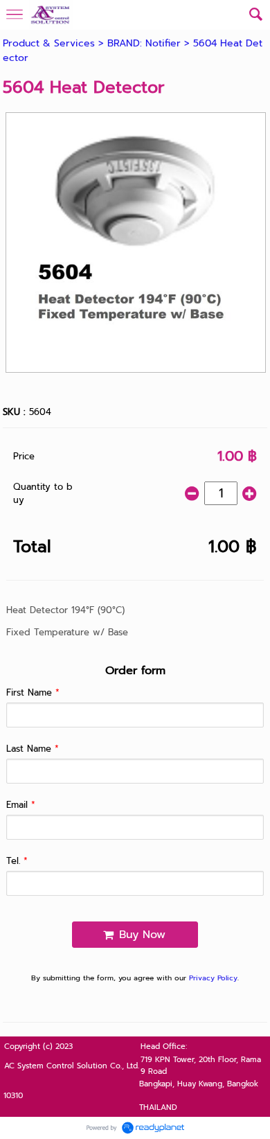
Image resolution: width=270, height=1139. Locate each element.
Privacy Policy (213, 978)
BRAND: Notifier (144, 43)
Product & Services (49, 43)
